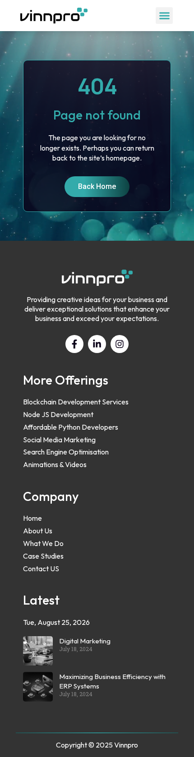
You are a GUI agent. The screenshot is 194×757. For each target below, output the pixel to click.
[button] (164, 15)
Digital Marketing (85, 641)
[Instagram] (120, 344)
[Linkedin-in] (97, 344)
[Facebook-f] (74, 344)
